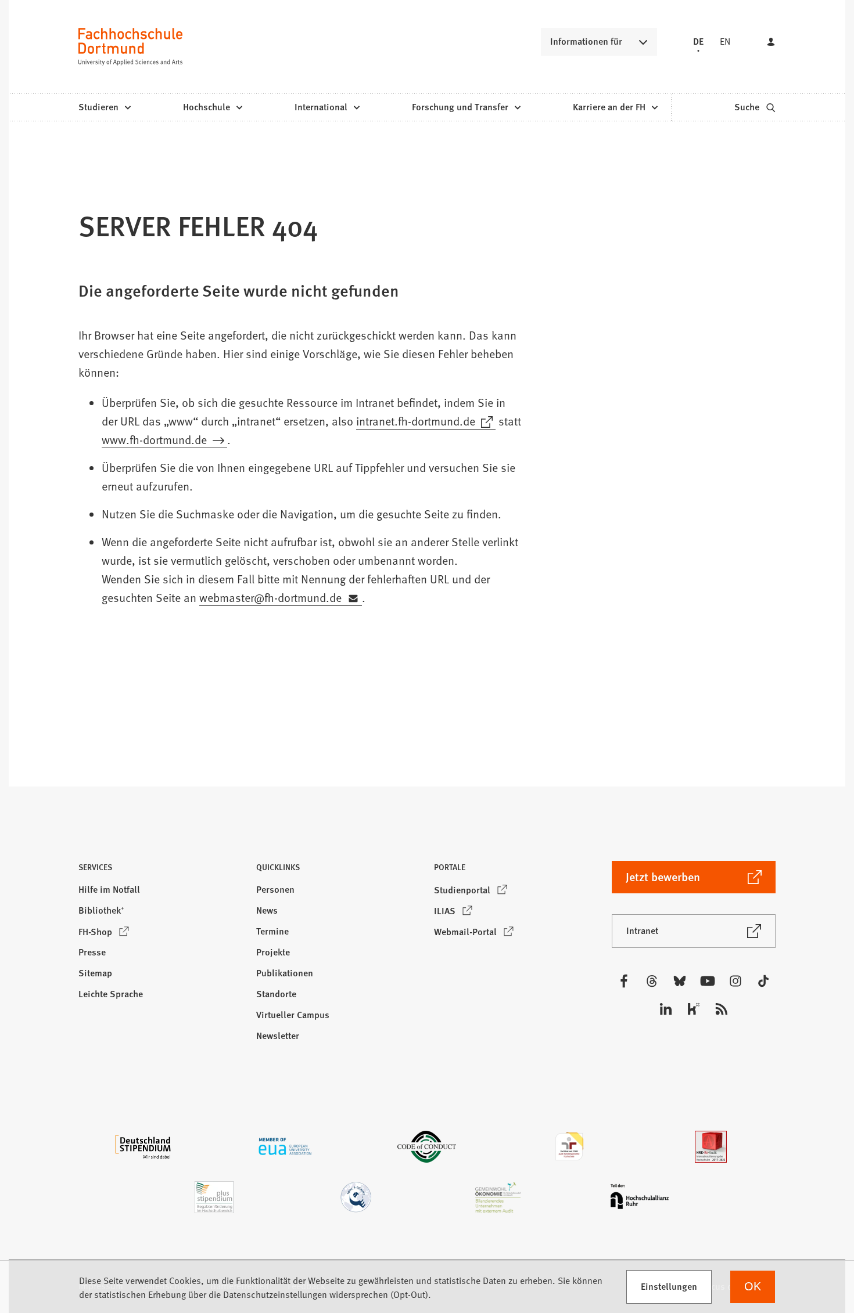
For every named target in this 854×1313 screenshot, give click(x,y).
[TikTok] (763, 981)
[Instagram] (735, 981)
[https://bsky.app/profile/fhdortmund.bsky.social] (680, 981)
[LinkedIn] (666, 1009)
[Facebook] (624, 981)
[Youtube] (708, 981)
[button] (160, 870)
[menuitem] (104, 107)
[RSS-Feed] (721, 1009)
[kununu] (694, 1009)
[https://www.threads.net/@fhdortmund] (652, 981)
